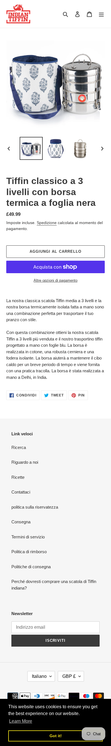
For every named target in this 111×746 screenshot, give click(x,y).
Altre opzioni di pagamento (55, 280)
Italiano (39, 676)
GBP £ (69, 676)
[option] (31, 148)
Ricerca (18, 447)
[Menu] (101, 14)
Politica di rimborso (29, 551)
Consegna (20, 521)
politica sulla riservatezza (34, 507)
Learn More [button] (20, 721)
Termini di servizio (28, 536)
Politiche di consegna (31, 566)
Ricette (17, 477)
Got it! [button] (56, 736)
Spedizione (47, 222)
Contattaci (20, 492)
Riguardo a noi (24, 462)
